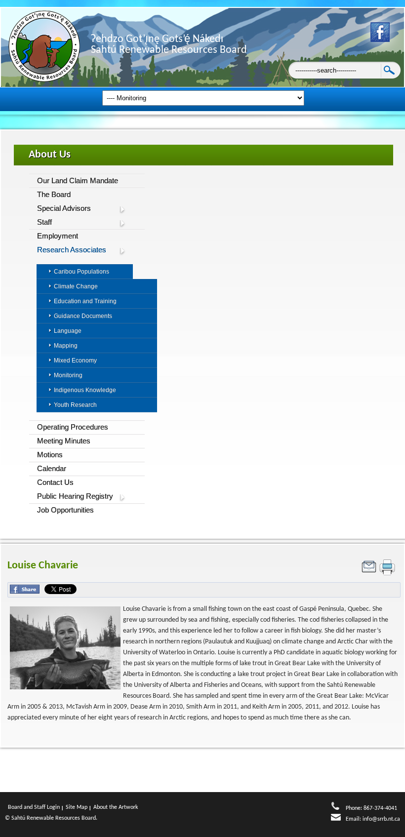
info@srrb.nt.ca (381, 819)
